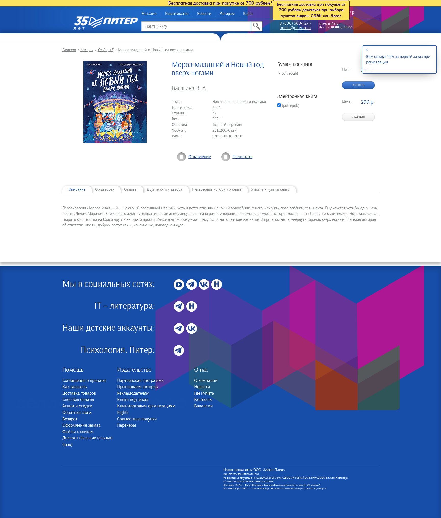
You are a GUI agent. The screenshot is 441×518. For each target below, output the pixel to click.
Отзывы (130, 189)
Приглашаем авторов (137, 387)
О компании (206, 380)
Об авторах (104, 189)
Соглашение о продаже (84, 380)
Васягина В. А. (189, 88)
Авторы (86, 50)
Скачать (358, 117)
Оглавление (199, 156)
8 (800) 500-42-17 (295, 24)
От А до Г (105, 50)
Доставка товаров (79, 393)
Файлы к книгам (78, 431)
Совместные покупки (137, 419)
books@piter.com (295, 28)
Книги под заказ (132, 399)
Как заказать (74, 387)
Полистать (242, 156)
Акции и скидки (77, 406)
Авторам (227, 13)
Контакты (203, 399)
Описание (77, 189)
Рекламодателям (133, 393)
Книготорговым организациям (146, 406)
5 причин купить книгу (270, 189)
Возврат (69, 419)
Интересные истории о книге (216, 189)
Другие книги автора (164, 189)
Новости (204, 13)
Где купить (204, 393)
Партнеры (126, 425)
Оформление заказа (81, 425)
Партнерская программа (140, 380)
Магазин (148, 13)
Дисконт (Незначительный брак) (87, 441)
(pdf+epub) (290, 105)
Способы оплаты (78, 399)
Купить (358, 85)
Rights (248, 13)
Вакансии (203, 406)
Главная (69, 50)
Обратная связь (77, 412)
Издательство (176, 13)
